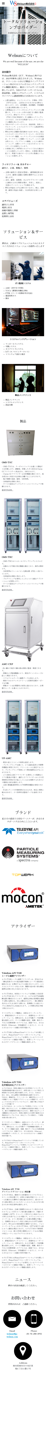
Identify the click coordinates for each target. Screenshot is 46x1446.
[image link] (23, 831)
